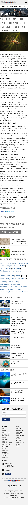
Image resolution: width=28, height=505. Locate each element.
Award (2, 263)
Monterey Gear (5, 450)
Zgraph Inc (14, 497)
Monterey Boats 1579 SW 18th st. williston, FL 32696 (9, 465)
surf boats (13, 287)
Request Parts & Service (20, 433)
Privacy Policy (14, 493)
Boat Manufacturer (21, 263)
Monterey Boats (8, 278)
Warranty (18, 444)
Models (4, 430)
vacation (3, 289)
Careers (4, 448)
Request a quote (20, 430)
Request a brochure (18, 439)
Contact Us (5, 457)
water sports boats (21, 292)
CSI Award (7, 268)
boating (3, 281)
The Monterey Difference (5, 436)
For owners (19, 428)
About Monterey (6, 434)
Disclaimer (4, 452)
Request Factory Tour (20, 436)
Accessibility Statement (5, 454)
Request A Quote (22, 6)
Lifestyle (18, 275)
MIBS (24, 275)
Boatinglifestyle (19, 266)
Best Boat (9, 263)
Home (3, 428)
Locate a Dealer (6, 445)
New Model (22, 278)
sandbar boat (15, 284)
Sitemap (21, 493)
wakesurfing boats (6, 292)
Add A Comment (11, 232)
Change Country (14, 495)
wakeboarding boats (14, 289)
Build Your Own (6, 432)
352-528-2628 (8, 470)
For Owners (5, 6)
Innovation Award (7, 275)
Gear (17, 446)
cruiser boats (4, 284)
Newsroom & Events (7, 443)
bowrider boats (12, 281)
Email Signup (5, 446)
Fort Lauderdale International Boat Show (12, 272)
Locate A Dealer (13, 6)
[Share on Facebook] (2, 212)
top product (22, 287)
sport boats (4, 287)
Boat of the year (6, 266)
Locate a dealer (20, 442)
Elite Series (16, 268)
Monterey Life (5, 441)
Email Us (8, 474)
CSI (1, 268)
